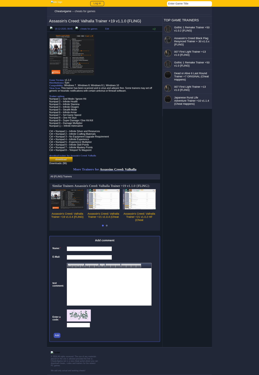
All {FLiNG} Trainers (61, 176)
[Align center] (91, 266)
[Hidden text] (123, 266)
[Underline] (78, 266)
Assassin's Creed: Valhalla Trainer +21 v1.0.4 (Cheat (103, 215)
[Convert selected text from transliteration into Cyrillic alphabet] (133, 266)
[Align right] (96, 266)
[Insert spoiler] (138, 266)
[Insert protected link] (113, 266)
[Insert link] (108, 266)
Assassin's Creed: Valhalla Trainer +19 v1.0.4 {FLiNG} (67, 215)
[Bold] (70, 266)
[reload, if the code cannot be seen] (79, 320)
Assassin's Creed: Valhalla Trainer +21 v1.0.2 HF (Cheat (139, 217)
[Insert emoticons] (102, 266)
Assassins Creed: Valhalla (118, 169)
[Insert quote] (128, 266)
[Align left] (87, 266)
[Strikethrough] (82, 266)
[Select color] (118, 266)
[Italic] (74, 266)
